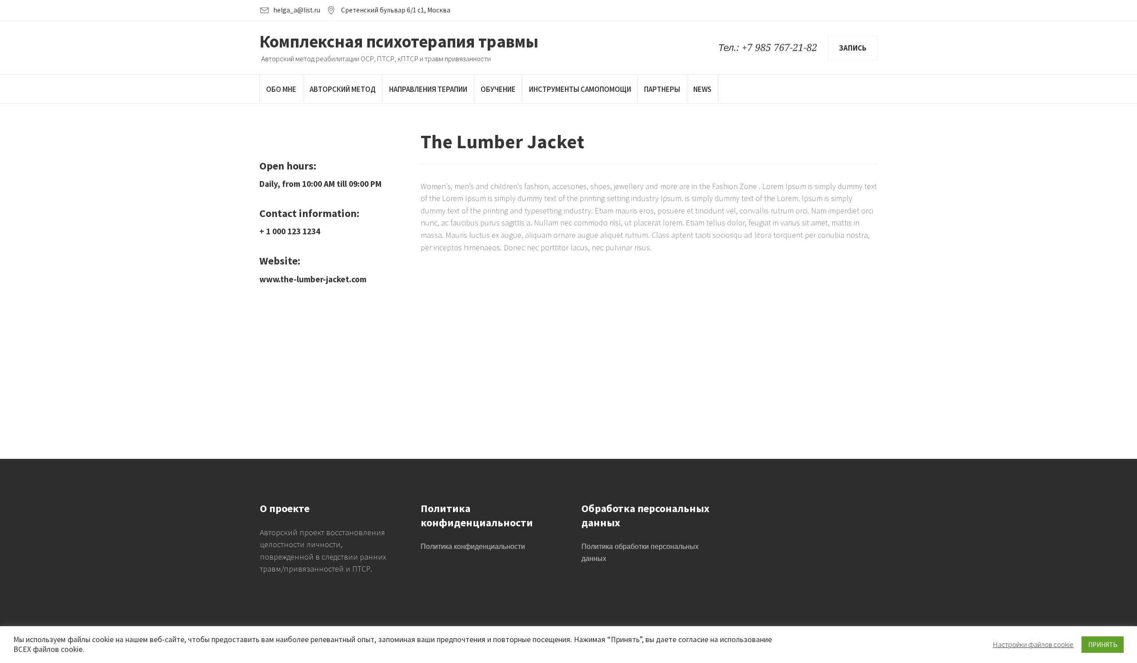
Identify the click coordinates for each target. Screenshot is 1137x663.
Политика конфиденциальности (473, 546)
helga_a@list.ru (296, 10)
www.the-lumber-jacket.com (312, 279)
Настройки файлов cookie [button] (1033, 644)
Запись (853, 48)
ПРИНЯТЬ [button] (1102, 644)
